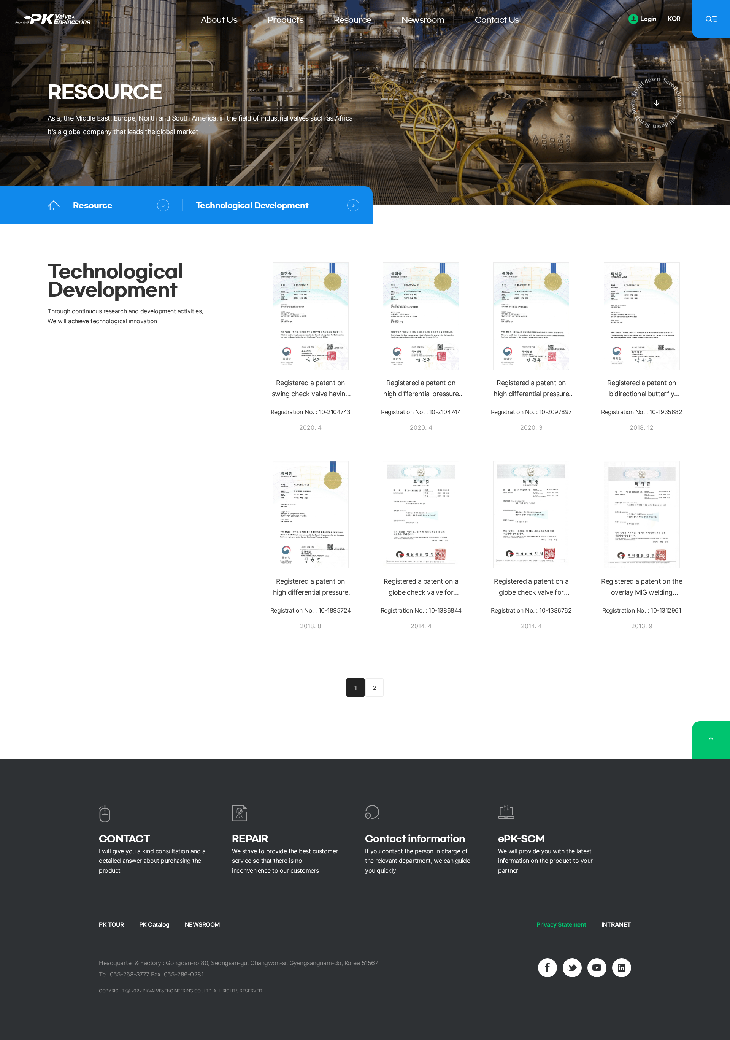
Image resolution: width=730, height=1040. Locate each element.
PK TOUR (111, 924)
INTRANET (616, 924)
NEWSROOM (202, 924)
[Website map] (711, 19)
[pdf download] (322, 327)
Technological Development (252, 205)
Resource (92, 205)
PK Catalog (154, 924)
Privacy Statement (561, 924)
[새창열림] (547, 967)
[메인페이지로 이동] (54, 205)
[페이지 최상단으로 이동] (711, 740)
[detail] (299, 327)
